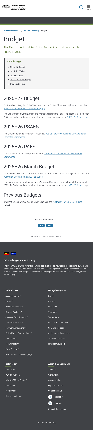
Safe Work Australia (13, 322)
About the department (11, 31)
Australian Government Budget (67, 202)
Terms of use (53, 317)
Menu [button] (89, 9)
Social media (10, 391)
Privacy (51, 301)
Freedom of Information (58, 322)
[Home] (14, 6)
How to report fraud (13, 396)
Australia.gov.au (12, 296)
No (49, 225)
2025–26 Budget (75, 185)
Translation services (56, 338)
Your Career (10, 338)
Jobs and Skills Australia (16, 317)
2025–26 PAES (16, 75)
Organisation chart (56, 385)
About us (52, 369)
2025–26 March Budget (20, 80)
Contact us (10, 369)
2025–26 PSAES (17, 71)
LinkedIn (57, 403)
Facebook (58, 397)
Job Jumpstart (11, 344)
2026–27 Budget (17, 67)
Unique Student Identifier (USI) (18, 354)
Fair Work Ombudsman (15, 328)
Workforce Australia (13, 307)
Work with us (53, 375)
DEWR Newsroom (12, 375)
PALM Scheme (11, 349)
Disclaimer (52, 307)
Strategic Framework (57, 409)
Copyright (52, 312)
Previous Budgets (17, 84)
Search (51, 296)
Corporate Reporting (31, 31)
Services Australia (13, 312)
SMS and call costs (56, 328)
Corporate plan (54, 380)
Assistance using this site (59, 333)
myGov (8, 301)
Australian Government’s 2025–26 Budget (23, 177)
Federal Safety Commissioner (17, 333)
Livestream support (56, 344)
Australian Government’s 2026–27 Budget (23, 108)
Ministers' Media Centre (15, 380)
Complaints (10, 385)
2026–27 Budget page (78, 117)
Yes (41, 225)
